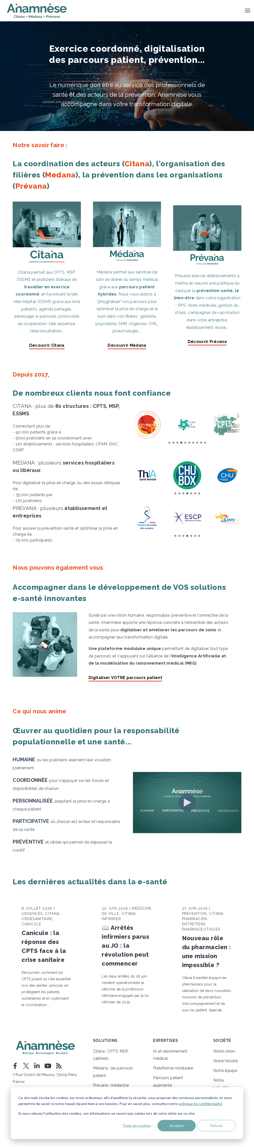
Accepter (176, 1125)
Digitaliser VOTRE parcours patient (125, 678)
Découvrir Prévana (207, 342)
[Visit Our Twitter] (26, 1066)
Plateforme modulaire (173, 1068)
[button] (169, 443)
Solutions (105, 1041)
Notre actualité (221, 1084)
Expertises (165, 1041)
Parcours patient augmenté (168, 1081)
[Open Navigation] (247, 10)
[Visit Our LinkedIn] (37, 1066)
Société (222, 1041)
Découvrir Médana (127, 345)
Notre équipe (225, 1070)
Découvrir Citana (46, 345)
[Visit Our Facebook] (15, 1066)
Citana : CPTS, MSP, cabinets (110, 1055)
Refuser (216, 1125)
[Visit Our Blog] (59, 1066)
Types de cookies (137, 1125)
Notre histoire (225, 1061)
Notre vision (224, 1051)
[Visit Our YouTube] (48, 1066)
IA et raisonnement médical (170, 1055)
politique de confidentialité (200, 1104)
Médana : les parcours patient (113, 1072)
